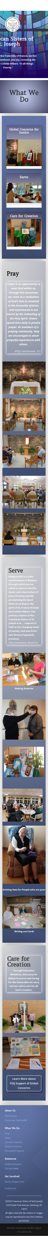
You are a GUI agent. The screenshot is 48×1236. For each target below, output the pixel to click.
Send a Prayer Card (14, 1181)
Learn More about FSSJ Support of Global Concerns (24, 1083)
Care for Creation (13, 1142)
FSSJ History (11, 1115)
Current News (12, 1168)
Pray (7, 1133)
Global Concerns (13, 1146)
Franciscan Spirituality (16, 1120)
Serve (7, 1137)
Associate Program (14, 1150)
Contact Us (10, 1188)
